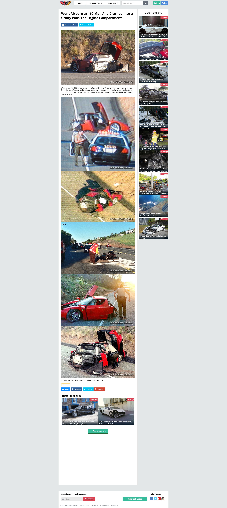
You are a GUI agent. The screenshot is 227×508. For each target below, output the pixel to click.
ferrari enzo (66, 385)
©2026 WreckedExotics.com (69, 505)
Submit (157, 3)
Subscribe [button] (89, 499)
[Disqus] (98, 458)
